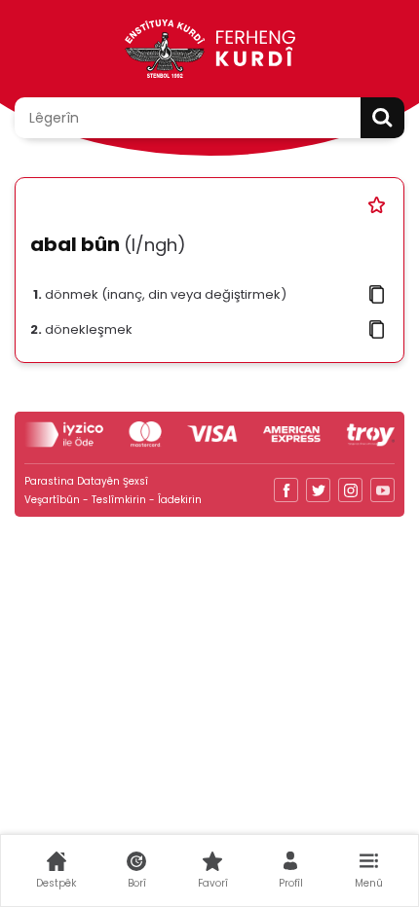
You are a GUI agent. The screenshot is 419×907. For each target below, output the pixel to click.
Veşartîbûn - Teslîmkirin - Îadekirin (113, 499)
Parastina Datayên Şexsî (86, 481)
